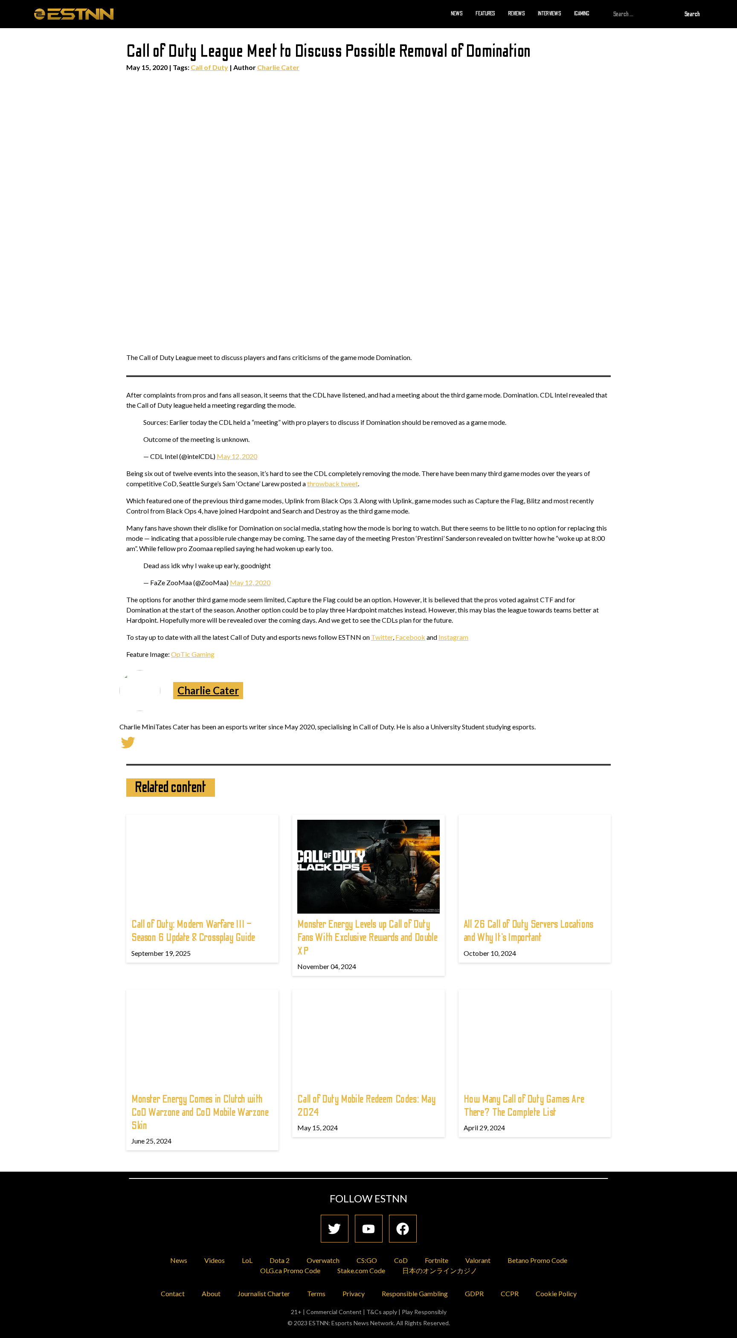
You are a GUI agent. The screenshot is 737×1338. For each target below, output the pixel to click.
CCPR (510, 1293)
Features (485, 14)
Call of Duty (209, 67)
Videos (214, 1260)
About (211, 1293)
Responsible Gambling (415, 1293)
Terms (316, 1293)
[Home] (73, 13)
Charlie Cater (278, 67)
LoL (247, 1260)
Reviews (516, 14)
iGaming (581, 14)
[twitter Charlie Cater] (127, 741)
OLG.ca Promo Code (290, 1270)
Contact (173, 1293)
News (457, 14)
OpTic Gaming (193, 654)
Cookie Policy (556, 1293)
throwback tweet (332, 483)
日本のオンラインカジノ (439, 1270)
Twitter (382, 637)
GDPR (474, 1293)
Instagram (453, 637)
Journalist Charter (264, 1293)
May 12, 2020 (237, 456)
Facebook (410, 637)
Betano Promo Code (537, 1260)
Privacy (353, 1293)
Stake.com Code (361, 1270)
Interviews (549, 14)
